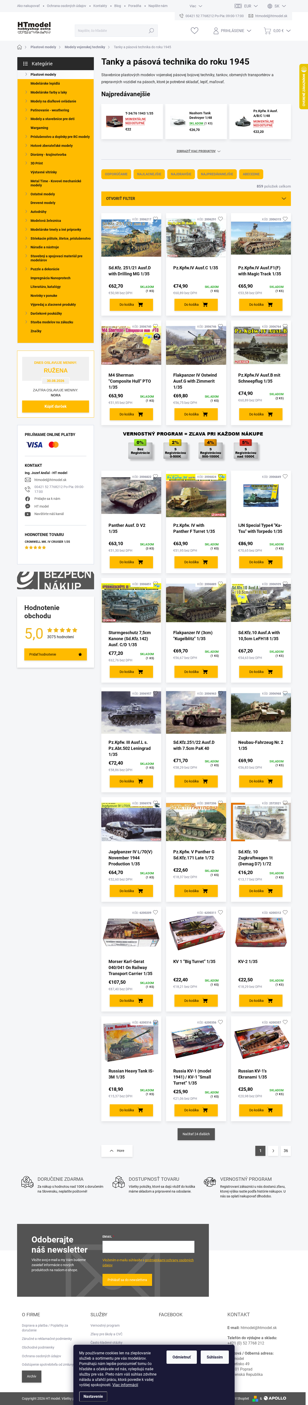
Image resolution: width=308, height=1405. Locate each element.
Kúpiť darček (56, 406)
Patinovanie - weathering (50, 110)
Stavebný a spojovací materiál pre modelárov (57, 258)
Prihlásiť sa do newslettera (127, 1280)
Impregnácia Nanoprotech (51, 278)
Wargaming (39, 128)
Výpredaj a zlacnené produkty (53, 304)
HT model (41, 506)
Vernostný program (105, 1325)
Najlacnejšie (149, 174)
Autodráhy (38, 212)
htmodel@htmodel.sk (50, 480)
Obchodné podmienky (38, 1347)
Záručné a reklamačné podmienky (47, 1339)
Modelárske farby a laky (49, 92)
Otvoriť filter (120, 198)
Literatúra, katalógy (46, 287)
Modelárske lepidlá (45, 83)
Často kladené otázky (106, 1342)
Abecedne (251, 174)
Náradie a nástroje (45, 247)
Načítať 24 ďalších (196, 1134)
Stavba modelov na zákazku (52, 322)
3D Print (37, 163)
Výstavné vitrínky (44, 172)
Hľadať (151, 31)
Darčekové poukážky (46, 313)
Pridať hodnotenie (42, 654)
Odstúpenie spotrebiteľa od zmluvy (48, 1364)
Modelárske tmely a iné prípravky (56, 229)
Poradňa (134, 6)
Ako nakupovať (28, 6)
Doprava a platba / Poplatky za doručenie (45, 1328)
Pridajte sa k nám (47, 499)
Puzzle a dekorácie (45, 269)
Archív (31, 1376)
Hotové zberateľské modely (52, 146)
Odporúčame (116, 174)
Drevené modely (43, 203)
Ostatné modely (43, 194)
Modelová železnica (46, 221)
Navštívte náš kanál (49, 514)
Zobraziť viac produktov (196, 151)
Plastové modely (43, 74)
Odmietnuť (182, 1357)
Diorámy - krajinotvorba (48, 154)
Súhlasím (215, 1357)
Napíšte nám (157, 6)
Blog (117, 6)
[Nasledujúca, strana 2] (273, 1151)
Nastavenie (93, 1396)
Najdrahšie (181, 174)
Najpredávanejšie (217, 174)
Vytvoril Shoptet (237, 1398)
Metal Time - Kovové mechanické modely (56, 183)
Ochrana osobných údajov (66, 6)
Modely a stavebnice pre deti (53, 119)
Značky (36, 331)
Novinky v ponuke (44, 296)
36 (286, 1150)
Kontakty (100, 6)
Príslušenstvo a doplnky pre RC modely (60, 137)
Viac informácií (125, 1385)
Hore (120, 1151)
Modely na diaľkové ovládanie (53, 101)
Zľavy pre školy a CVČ (106, 1334)
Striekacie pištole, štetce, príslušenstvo (61, 238)
